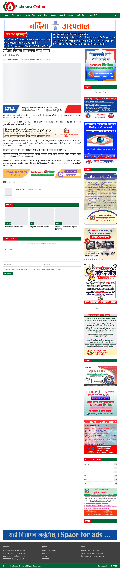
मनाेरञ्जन (53, 15)
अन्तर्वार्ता (62, 15)
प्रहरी (26, 182)
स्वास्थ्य (85, 480)
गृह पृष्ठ (6, 15)
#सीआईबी (21, 182)
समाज (85, 476)
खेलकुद (46, 15)
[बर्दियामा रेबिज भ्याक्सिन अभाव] (16, 216)
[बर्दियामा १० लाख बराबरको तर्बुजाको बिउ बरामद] (67, 216)
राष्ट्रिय (12, 15)
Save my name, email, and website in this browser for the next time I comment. (33, 269)
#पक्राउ (8, 182)
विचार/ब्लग (71, 15)
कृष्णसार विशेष (31, 15)
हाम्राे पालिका (81, 15)
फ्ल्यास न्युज (8, 224)
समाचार (19, 15)
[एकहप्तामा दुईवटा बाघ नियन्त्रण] (42, 216)
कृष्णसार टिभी (92, 15)
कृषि (39, 15)
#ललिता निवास (14, 182)
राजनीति (85, 483)
